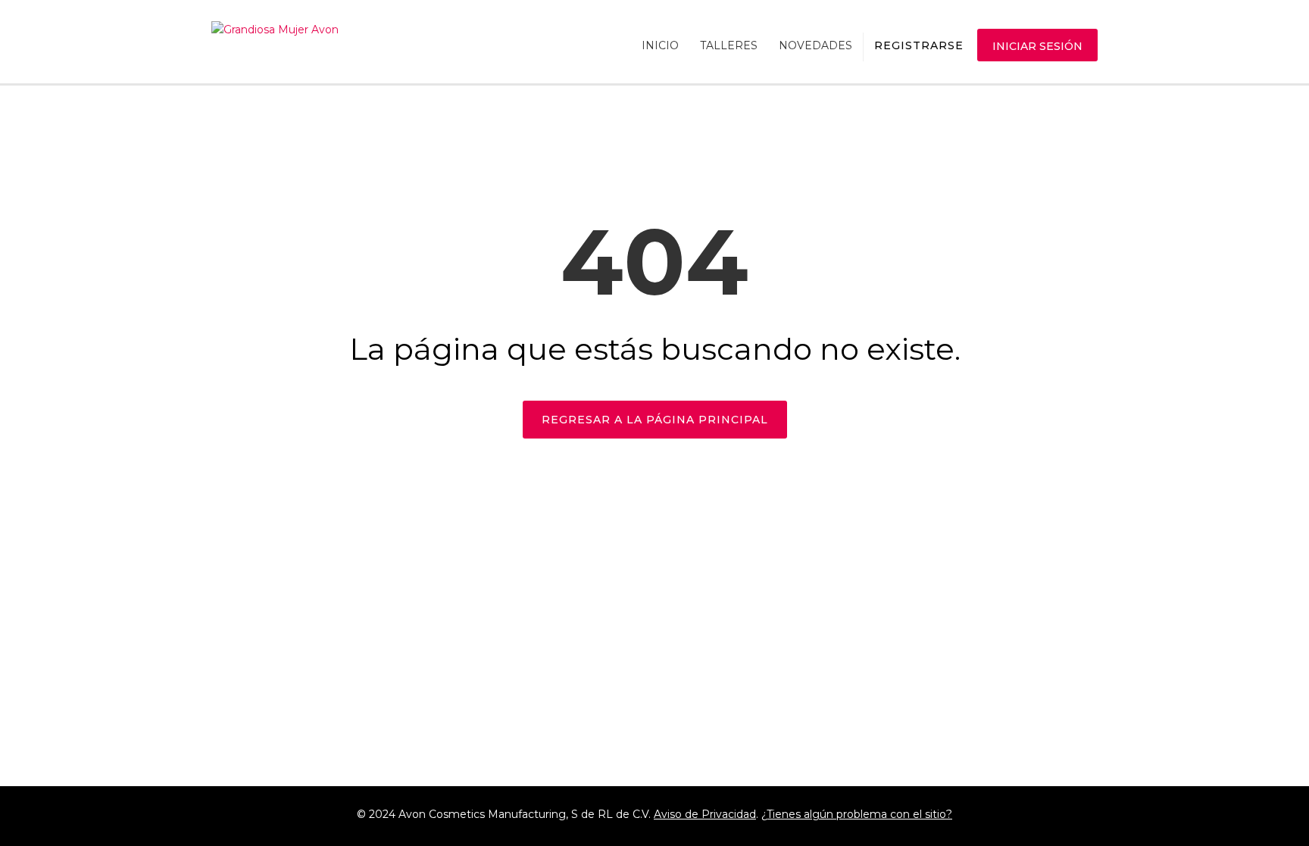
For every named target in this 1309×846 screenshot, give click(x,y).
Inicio (660, 45)
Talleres (729, 45)
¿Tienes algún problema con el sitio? (856, 814)
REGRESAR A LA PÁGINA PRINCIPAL (655, 419)
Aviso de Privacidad (705, 814)
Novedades (815, 45)
